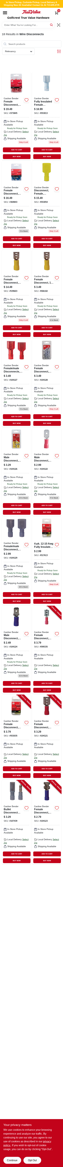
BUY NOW (17, 156)
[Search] (51, 24)
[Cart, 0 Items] (56, 13)
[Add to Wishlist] (26, 100)
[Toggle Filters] (59, 51)
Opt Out (32, 1160)
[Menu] (5, 13)
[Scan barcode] (58, 25)
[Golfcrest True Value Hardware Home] (31, 12)
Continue (12, 1160)
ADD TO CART (16, 150)
